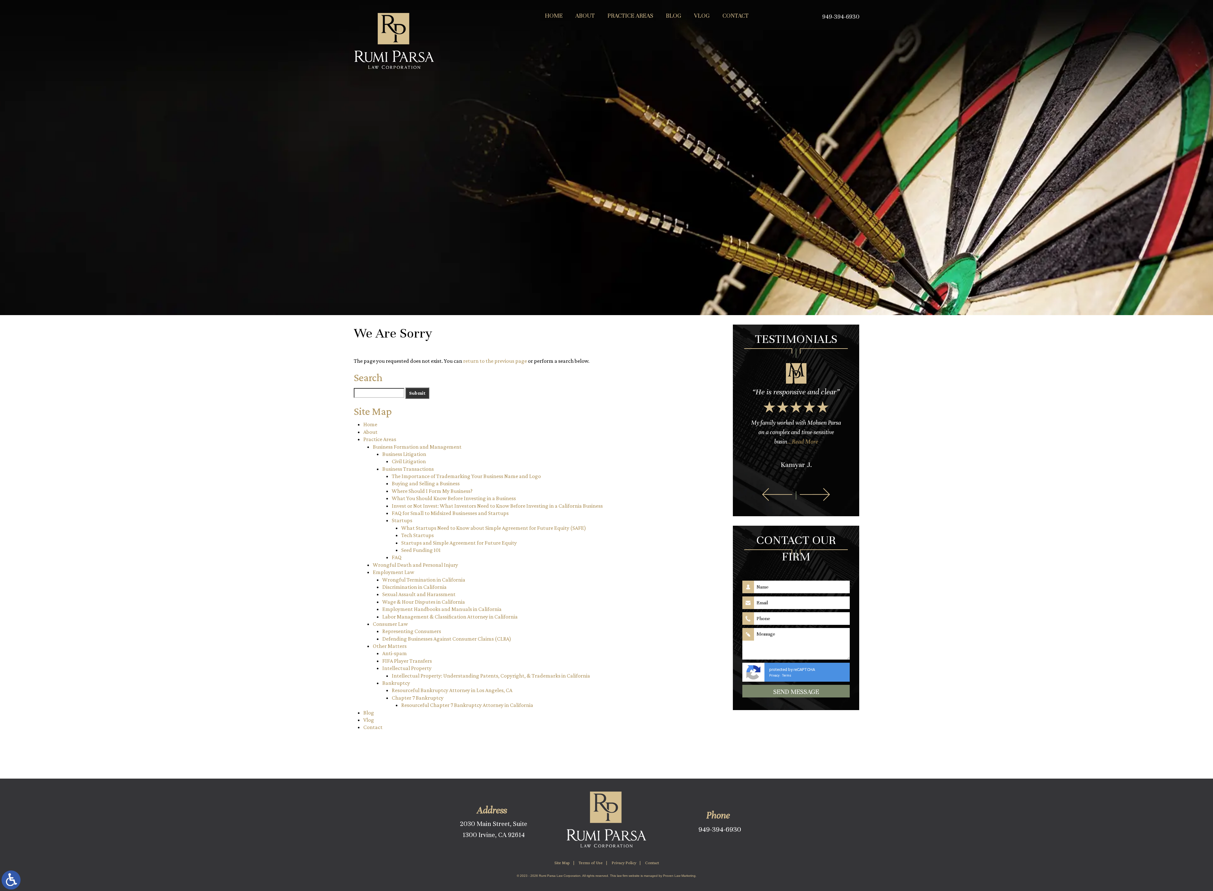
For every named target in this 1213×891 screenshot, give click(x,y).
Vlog (702, 16)
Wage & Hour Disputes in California (423, 602)
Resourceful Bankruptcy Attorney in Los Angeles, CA (452, 690)
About (585, 16)
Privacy (774, 675)
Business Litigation (404, 454)
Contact (735, 16)
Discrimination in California (414, 587)
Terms (786, 675)
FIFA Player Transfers (407, 661)
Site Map (562, 862)
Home (554, 16)
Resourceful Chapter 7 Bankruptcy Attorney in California (467, 705)
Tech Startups (417, 535)
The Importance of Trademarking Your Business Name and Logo (466, 476)
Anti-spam (394, 653)
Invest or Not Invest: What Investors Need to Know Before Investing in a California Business (497, 506)
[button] (777, 494)
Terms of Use (591, 862)
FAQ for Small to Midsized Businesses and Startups (450, 513)
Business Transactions (408, 469)
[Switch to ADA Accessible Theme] (11, 879)
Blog (673, 16)
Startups (402, 520)
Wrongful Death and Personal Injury (415, 565)
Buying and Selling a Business (426, 483)
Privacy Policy (624, 862)
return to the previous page (495, 361)
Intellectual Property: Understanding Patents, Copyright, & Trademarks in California (491, 676)
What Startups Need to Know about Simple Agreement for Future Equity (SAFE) (493, 528)
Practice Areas (630, 16)
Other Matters (390, 646)
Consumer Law (390, 624)
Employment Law (393, 572)
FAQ (396, 557)
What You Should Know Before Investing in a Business (454, 498)
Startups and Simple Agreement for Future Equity (459, 543)
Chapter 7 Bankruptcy (418, 698)
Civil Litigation (409, 461)
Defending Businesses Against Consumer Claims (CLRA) (446, 639)
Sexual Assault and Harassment (419, 594)
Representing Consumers (411, 631)
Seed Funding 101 (421, 550)
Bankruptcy (396, 683)
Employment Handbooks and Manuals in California (442, 609)
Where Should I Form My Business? (432, 491)
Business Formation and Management (417, 447)
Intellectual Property (406, 668)
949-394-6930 (719, 829)
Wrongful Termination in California (423, 580)
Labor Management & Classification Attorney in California (450, 616)
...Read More (802, 441)
